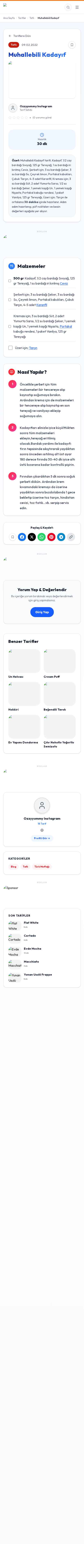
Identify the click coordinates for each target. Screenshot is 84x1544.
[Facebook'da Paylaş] (22, 537)
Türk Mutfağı (41, 866)
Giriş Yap (42, 612)
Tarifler (22, 17)
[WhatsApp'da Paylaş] (42, 537)
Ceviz (64, 283)
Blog (13, 866)
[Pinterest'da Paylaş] (51, 537)
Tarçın (33, 348)
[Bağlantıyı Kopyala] (71, 537)
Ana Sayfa (9, 17)
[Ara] (68, 7)
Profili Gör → (42, 838)
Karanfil (41, 305)
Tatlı (32, 17)
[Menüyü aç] (77, 7)
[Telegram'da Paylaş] (61, 537)
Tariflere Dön (22, 36)
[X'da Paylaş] (32, 537)
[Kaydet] (72, 44)
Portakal (66, 326)
